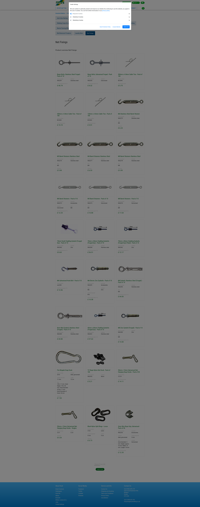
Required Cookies (77, 13)
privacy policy (106, 10)
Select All (126, 27)
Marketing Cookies (78, 20)
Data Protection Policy (105, 26)
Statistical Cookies (78, 17)
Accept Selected (116, 26)
